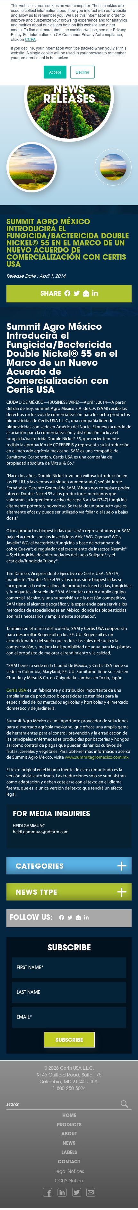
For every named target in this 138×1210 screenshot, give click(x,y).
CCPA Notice (69, 1181)
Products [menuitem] (69, 1125)
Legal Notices (69, 1172)
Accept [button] (55, 72)
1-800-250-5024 (69, 1089)
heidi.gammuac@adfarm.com (41, 832)
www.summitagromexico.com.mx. (97, 757)
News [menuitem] (69, 1143)
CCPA (30, 39)
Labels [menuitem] (69, 1153)
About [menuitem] (69, 1134)
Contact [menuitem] (69, 1162)
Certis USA (16, 690)
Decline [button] (82, 72)
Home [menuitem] (69, 1116)
